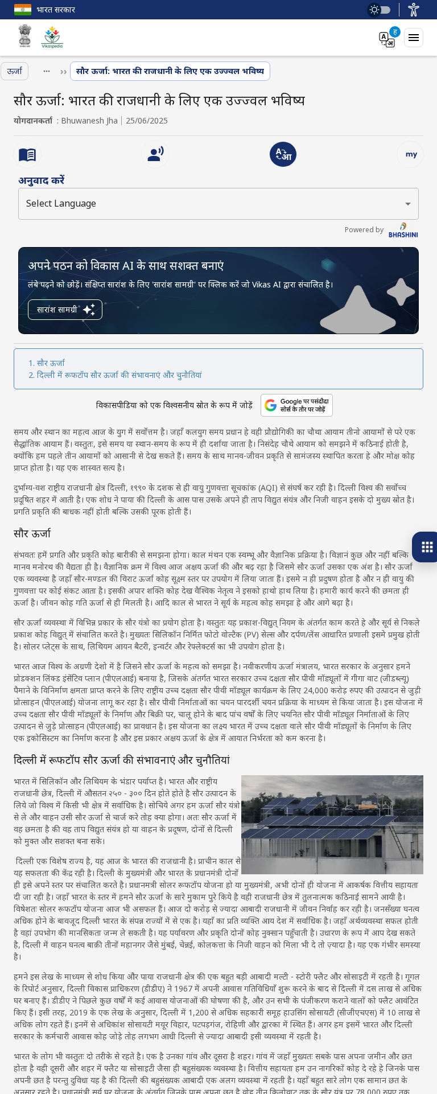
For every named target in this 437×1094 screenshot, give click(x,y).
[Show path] (46, 71)
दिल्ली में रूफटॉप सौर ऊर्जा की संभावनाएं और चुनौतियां (119, 374)
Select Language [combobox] (61, 203)
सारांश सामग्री (57, 309)
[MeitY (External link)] (25, 37)
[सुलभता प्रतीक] (413, 9)
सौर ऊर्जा (51, 362)
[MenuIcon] (413, 37)
